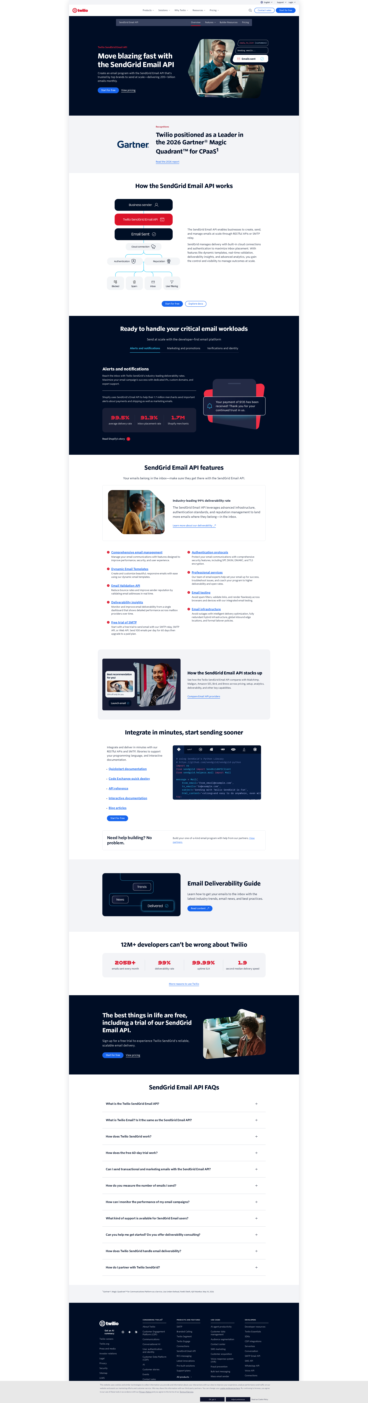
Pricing (213, 10)
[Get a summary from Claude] (137, 1332)
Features (209, 22)
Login (291, 2)
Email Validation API (125, 585)
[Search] (250, 10)
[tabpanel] (184, 404)
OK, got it (212, 1399)
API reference (118, 788)
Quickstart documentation (128, 769)
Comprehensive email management (136, 552)
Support (280, 2)
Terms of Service (186, 1392)
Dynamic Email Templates (129, 569)
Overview (196, 22)
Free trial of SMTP (124, 622)
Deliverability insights (127, 602)
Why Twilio (180, 10)
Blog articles (117, 808)
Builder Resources (228, 22)
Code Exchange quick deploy (129, 778)
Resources (198, 10)
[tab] (145, 349)
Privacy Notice (145, 1392)
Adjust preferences (238, 1399)
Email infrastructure (206, 609)
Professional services (207, 572)
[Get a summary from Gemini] (130, 1332)
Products (147, 10)
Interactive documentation (128, 798)
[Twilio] (80, 10)
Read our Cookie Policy (260, 1399)
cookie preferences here (230, 1388)
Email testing (201, 592)
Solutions (163, 10)
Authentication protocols (210, 552)
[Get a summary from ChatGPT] (124, 1332)
